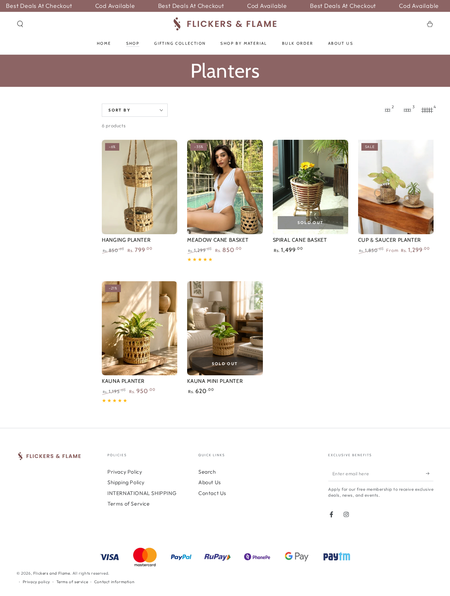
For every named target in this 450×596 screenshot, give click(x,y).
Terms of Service (128, 503)
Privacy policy (36, 581)
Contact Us (212, 493)
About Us (209, 482)
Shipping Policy (126, 482)
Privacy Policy (124, 471)
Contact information (114, 581)
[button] (20, 24)
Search (207, 471)
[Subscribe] (430, 473)
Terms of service (72, 581)
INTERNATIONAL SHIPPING (141, 493)
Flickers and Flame (51, 573)
